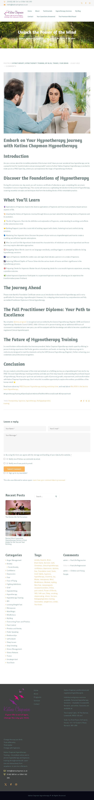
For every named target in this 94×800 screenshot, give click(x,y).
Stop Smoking (12, 645)
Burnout (47, 563)
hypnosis (22, 401)
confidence (38, 568)
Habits (41, 574)
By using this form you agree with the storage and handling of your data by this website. (38, 455)
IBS (8, 601)
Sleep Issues (11, 642)
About (36, 694)
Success (54, 596)
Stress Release (12, 652)
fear (35, 571)
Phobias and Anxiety (14, 628)
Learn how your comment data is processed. (49, 480)
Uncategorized (12, 659)
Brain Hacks (38, 563)
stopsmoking (39, 596)
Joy (54, 576)
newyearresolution (41, 588)
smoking (54, 593)
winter (55, 601)
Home (21, 38)
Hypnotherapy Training (34, 63)
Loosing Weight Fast (14, 604)
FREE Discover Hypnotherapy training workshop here (38, 386)
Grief (8, 587)
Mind (51, 579)
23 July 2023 (75, 63)
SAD (36, 593)
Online (51, 588)
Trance (56, 63)
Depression (11, 574)
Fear (8, 577)
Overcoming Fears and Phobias (18, 621)
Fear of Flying (12, 581)
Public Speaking (12, 632)
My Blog (48, 63)
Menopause (11, 608)
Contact (36, 704)
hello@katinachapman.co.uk (17, 771)
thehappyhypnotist (43, 401)
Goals (54, 571)
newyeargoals (47, 585)
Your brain (38, 604)
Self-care (41, 593)
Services (37, 700)
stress (47, 596)
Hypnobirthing (12, 591)
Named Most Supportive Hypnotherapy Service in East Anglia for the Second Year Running (16, 541)
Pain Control (11, 625)
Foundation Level (44, 571)
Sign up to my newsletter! (18, 473)
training (6, 403)
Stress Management (14, 649)
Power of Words (50, 590)
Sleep (48, 593)
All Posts (29, 38)
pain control (38, 590)
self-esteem (11, 639)
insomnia (48, 576)
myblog (54, 582)
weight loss (48, 601)
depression (47, 568)
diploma (55, 568)
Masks (36, 579)
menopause (44, 579)
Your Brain (63, 63)
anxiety (37, 560)
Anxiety (9, 563)
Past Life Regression (78, 560)
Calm (52, 563)
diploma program (19, 322)
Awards (43, 560)
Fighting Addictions (14, 584)
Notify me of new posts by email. (21, 463)
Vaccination (38, 601)
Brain (49, 560)
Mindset (47, 582)
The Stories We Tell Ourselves (16, 517)
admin (65, 560)
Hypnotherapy (42, 38)
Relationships (12, 635)
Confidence (11, 570)
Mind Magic (11, 611)
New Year (37, 585)
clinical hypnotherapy (50, 565)
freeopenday (13, 401)
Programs (37, 697)
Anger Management (14, 560)
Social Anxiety (13, 567)
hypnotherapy (31, 401)
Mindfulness (11, 615)
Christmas (38, 565)
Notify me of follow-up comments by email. (24, 459)
